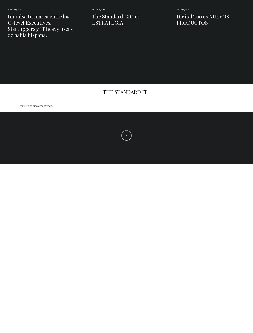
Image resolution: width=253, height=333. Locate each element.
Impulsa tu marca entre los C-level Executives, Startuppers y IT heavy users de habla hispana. (40, 25)
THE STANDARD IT (125, 91)
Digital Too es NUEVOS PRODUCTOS (202, 19)
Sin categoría (14, 9)
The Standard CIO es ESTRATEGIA (116, 19)
